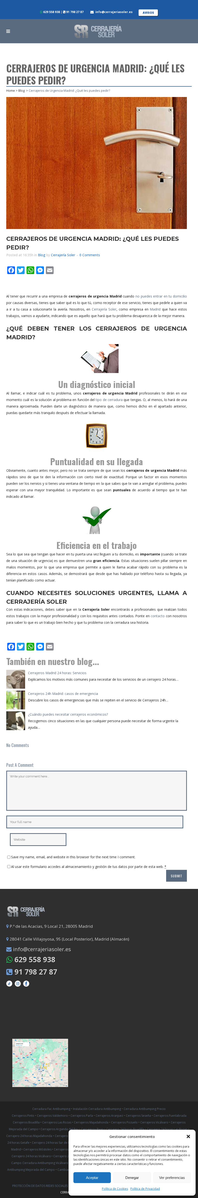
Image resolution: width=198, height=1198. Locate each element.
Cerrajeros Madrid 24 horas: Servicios (57, 673)
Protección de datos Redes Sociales (40, 1186)
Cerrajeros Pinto (23, 1116)
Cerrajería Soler (63, 255)
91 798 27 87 (74, 12)
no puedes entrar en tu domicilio (161, 296)
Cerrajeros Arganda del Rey (59, 1129)
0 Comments (89, 255)
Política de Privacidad (145, 1189)
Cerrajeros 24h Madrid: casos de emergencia (63, 693)
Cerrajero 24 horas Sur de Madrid (55, 1143)
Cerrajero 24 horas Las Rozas (167, 1129)
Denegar (132, 1178)
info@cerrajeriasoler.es (114, 12)
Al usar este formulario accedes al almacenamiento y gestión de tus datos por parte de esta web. (88, 866)
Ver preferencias (172, 1178)
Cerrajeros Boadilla (26, 1122)
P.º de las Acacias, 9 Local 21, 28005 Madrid (51, 926)
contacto (158, 616)
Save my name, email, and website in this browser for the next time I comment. (73, 857)
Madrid (155, 309)
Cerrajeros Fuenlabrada (170, 1116)
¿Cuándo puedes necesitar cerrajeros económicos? (68, 714)
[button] (188, 1136)
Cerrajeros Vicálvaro (154, 1122)
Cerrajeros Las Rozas (56, 1122)
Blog (21, 90)
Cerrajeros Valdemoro (52, 1116)
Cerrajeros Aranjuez (109, 1116)
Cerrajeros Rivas (92, 1129)
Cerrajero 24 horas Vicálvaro (32, 1156)
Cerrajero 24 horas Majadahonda (29, 1136)
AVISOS (148, 13)
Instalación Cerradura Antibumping (97, 1109)
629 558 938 (51, 12)
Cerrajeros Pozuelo (124, 1122)
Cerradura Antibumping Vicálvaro (45, 1163)
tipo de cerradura (109, 399)
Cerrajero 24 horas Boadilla (125, 1129)
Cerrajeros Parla (82, 1116)
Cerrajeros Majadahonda (91, 1122)
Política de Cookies (115, 1189)
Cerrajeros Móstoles (37, 1149)
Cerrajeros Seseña (138, 1116)
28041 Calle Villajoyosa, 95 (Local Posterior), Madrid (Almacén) (69, 939)
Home (10, 90)
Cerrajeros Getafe (66, 1149)
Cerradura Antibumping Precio (145, 1109)
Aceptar (92, 1178)
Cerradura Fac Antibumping (51, 1109)
